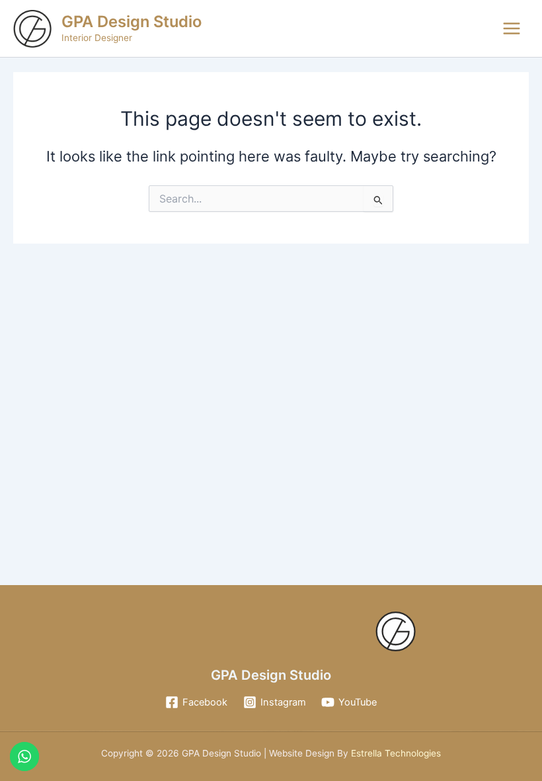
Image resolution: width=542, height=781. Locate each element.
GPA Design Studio (131, 21)
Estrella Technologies (394, 753)
